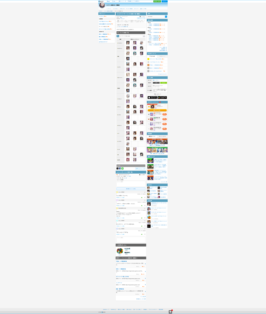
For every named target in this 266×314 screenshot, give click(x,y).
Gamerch (100, 1)
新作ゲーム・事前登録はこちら (156, 145)
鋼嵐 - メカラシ (156, 80)
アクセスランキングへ (162, 74)
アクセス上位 (152, 56)
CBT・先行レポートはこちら (156, 153)
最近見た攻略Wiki (162, 136)
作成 (114, 1)
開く (145, 192)
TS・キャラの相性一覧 (123, 26)
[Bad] (145, 197)
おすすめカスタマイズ (103, 41)
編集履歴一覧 (164, 48)
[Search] (166, 17)
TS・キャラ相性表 (129, 8)
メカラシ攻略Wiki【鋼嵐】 (113, 5)
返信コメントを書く (121, 197)
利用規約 (145, 309)
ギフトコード (136, 8)
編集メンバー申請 (143, 8)
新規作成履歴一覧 (163, 50)
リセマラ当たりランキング (104, 21)
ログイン (164, 1)
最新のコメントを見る (131, 188)
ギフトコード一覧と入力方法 (104, 29)
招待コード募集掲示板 (103, 34)
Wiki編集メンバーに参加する (133, 1)
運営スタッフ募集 (121, 309)
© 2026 (99, 312)
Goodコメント (162, 56)
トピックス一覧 (164, 181)
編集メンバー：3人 (122, 1)
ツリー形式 (129, 176)
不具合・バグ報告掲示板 (103, 39)
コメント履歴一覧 (163, 47)
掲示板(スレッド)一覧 (140, 298)
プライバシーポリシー (153, 309)
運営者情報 (161, 309)
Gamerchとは (113, 309)
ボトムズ (122, 18)
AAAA (121, 17)
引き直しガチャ (122, 8)
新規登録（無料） (157, 1)
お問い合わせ (128, 309)
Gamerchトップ (106, 309)
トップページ (108, 8)
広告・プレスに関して (137, 309)
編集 (109, 1)
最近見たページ (152, 136)
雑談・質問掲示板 (102, 36)
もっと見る (143, 296)
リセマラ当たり (115, 8)
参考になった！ (141, 18)
